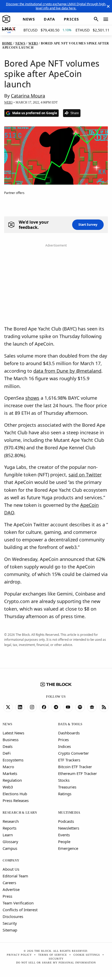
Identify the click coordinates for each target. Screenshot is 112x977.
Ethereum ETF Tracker (77, 773)
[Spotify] (80, 707)
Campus (10, 848)
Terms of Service (52, 954)
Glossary (10, 841)
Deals (8, 746)
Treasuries (67, 787)
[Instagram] (32, 707)
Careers (9, 883)
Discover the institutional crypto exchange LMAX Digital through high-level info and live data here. (56, 6)
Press (7, 896)
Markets (10, 773)
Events (64, 835)
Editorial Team (15, 876)
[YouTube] (68, 707)
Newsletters (68, 828)
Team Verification (18, 903)
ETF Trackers (69, 760)
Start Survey (87, 224)
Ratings (64, 794)
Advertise (11, 889)
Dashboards (69, 733)
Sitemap (10, 930)
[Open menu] (106, 19)
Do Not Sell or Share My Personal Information (56, 962)
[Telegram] (56, 707)
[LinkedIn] (20, 707)
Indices (64, 746)
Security (10, 923)
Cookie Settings (86, 954)
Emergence (68, 848)
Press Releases (16, 800)
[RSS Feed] (104, 707)
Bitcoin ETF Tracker (75, 767)
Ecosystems (13, 760)
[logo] (6, 19)
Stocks (64, 780)
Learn (8, 835)
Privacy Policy (19, 954)
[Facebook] (44, 707)
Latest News (13, 733)
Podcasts (66, 821)
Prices (63, 739)
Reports (9, 828)
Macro (8, 767)
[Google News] (92, 707)
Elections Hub (15, 794)
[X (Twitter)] (8, 707)
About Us (11, 869)
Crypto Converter (73, 753)
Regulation (12, 780)
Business (10, 739)
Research (11, 821)
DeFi (7, 753)
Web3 (8, 787)
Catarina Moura (28, 96)
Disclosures (13, 916)
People (64, 841)
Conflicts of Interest (20, 910)
